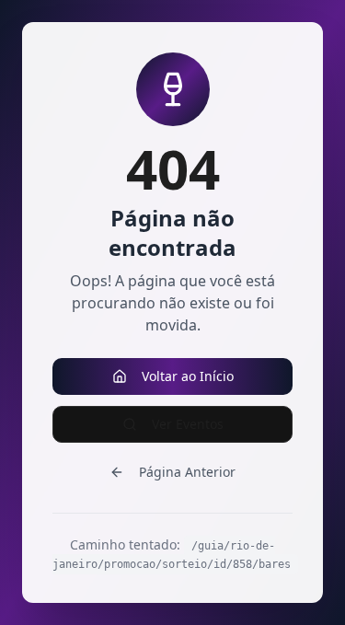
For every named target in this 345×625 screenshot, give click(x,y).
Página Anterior (187, 471)
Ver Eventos (188, 424)
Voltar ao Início (188, 376)
